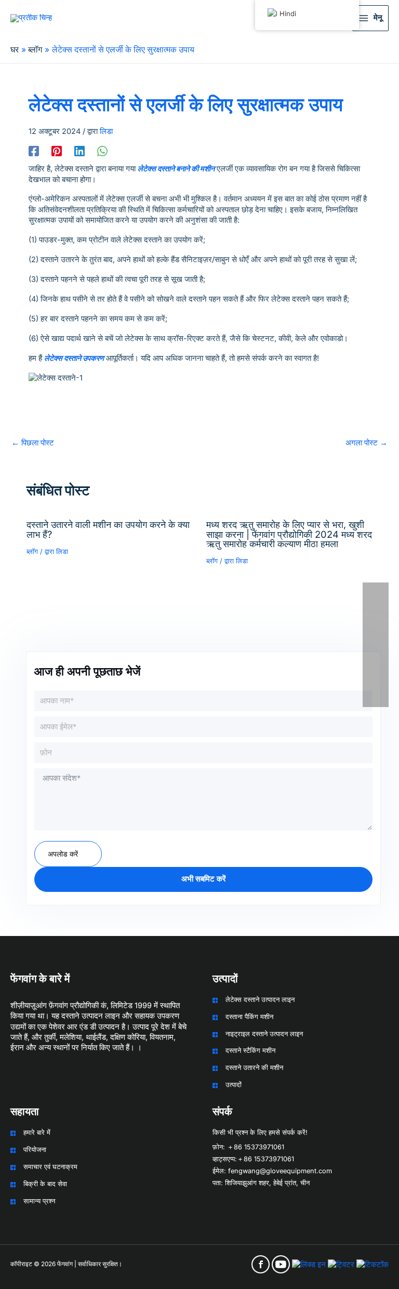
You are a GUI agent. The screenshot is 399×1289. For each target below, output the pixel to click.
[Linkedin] (79, 151)
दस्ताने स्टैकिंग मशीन (250, 1050)
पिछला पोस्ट (32, 442)
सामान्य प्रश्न (39, 1201)
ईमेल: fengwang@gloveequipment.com (272, 1171)
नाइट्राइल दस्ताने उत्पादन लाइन (264, 1034)
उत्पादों (233, 1085)
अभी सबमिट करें (203, 879)
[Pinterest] (56, 151)
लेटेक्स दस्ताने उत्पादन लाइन (260, 999)
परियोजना (34, 1150)
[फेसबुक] (34, 151)
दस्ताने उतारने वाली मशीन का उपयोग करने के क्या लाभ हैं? (108, 529)
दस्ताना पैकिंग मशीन (249, 1017)
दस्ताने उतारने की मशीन (254, 1067)
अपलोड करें (63, 853)
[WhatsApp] (102, 151)
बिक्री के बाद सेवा (45, 1184)
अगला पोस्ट (366, 442)
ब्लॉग (32, 551)
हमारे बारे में (36, 1132)
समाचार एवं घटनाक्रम (50, 1167)
